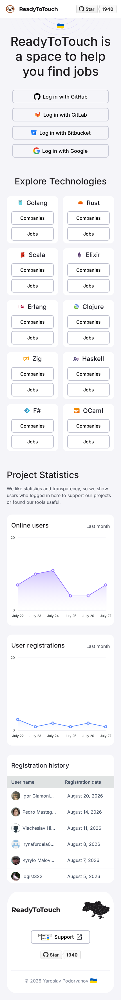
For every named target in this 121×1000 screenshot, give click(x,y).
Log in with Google (65, 151)
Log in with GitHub (65, 97)
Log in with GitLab (65, 115)
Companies (32, 218)
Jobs (32, 234)
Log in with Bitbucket (65, 133)
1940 (107, 9)
